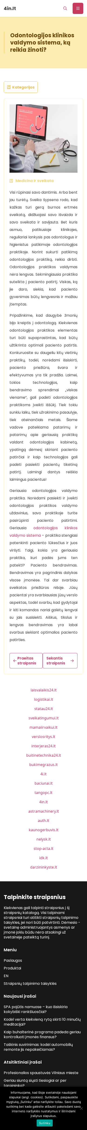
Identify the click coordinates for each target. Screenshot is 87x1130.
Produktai (12, 968)
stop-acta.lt (43, 848)
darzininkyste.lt (43, 867)
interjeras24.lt (43, 746)
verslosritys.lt (43, 736)
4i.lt (43, 773)
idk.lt (43, 857)
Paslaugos (13, 960)
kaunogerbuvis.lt (43, 829)
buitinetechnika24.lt (43, 755)
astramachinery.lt (43, 811)
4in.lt (43, 801)
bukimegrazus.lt (43, 764)
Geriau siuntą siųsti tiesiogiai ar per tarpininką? (35, 1083)
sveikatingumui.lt (44, 718)
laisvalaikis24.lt (44, 690)
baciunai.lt (44, 783)
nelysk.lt (43, 839)
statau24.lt (43, 708)
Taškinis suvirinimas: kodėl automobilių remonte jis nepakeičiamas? (38, 1047)
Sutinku (44, 1123)
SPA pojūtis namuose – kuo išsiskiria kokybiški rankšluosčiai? (36, 1009)
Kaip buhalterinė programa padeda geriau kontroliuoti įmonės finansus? (42, 1034)
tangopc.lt (43, 792)
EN (6, 976)
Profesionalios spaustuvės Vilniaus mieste (41, 1072)
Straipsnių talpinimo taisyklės (30, 983)
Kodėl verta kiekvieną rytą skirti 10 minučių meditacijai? (42, 1022)
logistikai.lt (43, 699)
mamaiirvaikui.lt (43, 727)
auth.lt (43, 820)
